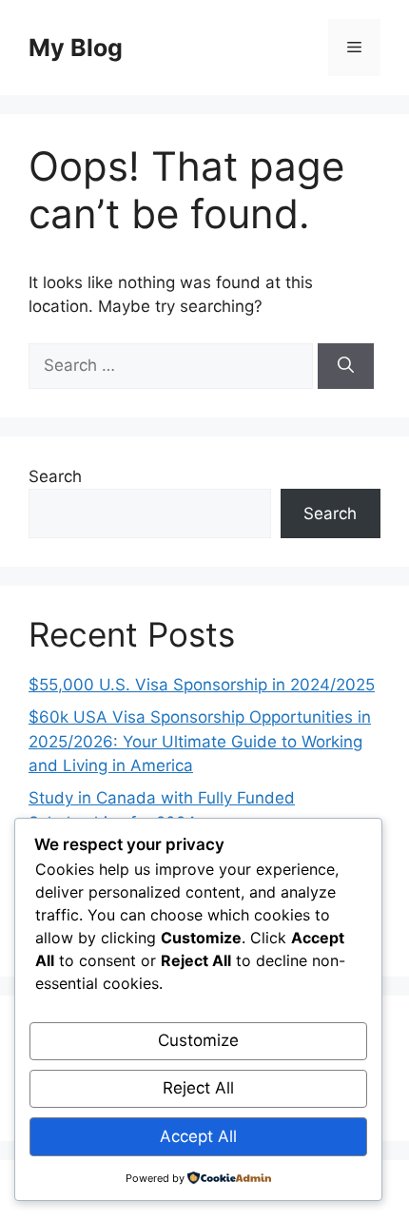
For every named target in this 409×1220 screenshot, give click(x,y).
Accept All (198, 1136)
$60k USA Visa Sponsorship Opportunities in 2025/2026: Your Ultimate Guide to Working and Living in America (200, 741)
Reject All (198, 1087)
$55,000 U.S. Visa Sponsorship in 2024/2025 (202, 684)
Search (55, 476)
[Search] (346, 366)
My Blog (76, 47)
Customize (198, 1040)
